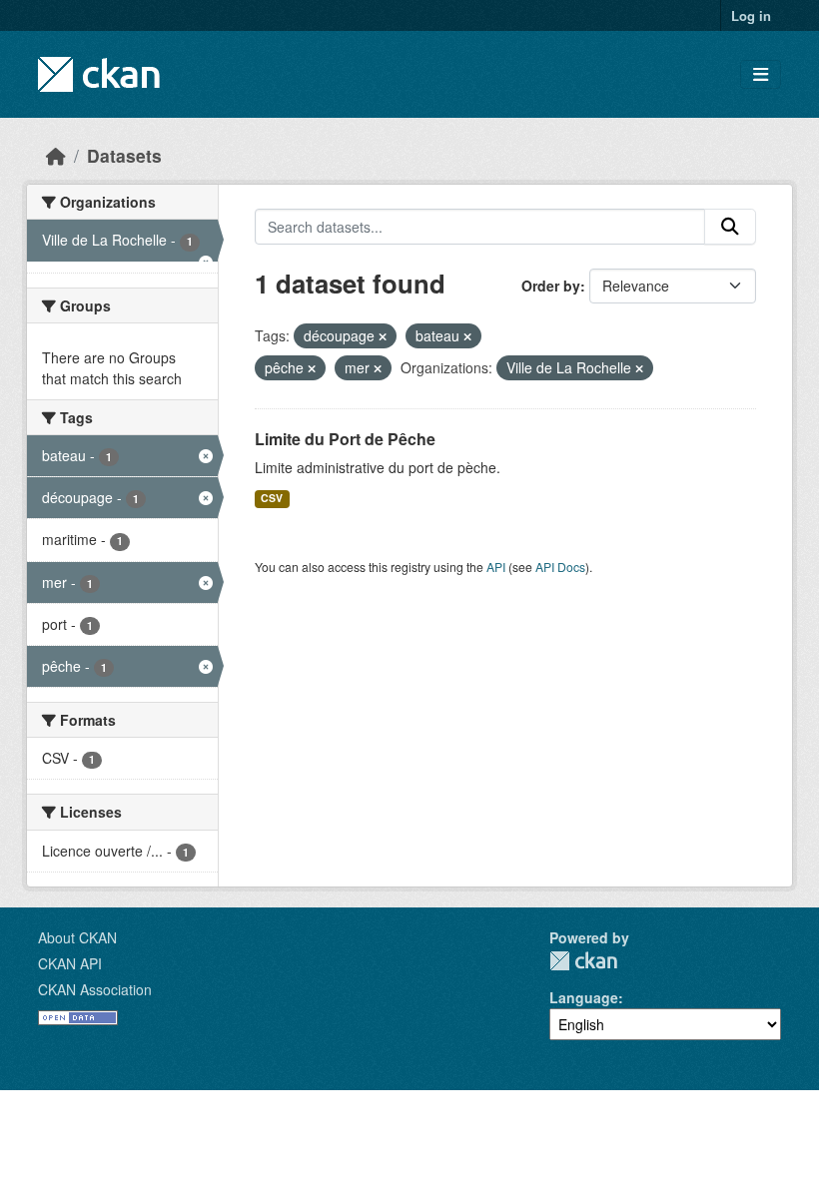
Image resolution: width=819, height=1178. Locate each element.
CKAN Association (95, 989)
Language (583, 997)
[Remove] (383, 336)
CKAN (583, 960)
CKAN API (70, 963)
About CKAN (77, 937)
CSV (272, 497)
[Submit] (730, 227)
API (495, 566)
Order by (550, 285)
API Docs (560, 566)
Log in (751, 15)
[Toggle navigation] (760, 74)
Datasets (124, 155)
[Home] (56, 155)
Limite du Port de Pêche (345, 438)
